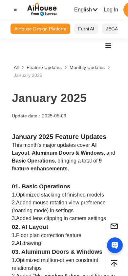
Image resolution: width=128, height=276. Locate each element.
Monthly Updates (87, 67)
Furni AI (86, 28)
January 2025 (28, 75)
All (16, 67)
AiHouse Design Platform (40, 28)
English (83, 9)
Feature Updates (44, 67)
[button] (14, 10)
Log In (111, 9)
